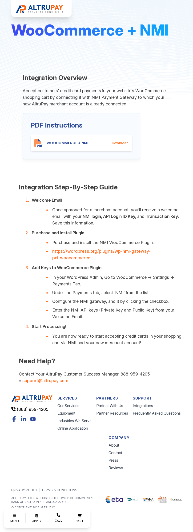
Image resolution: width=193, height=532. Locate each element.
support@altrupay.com (45, 380)
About (114, 445)
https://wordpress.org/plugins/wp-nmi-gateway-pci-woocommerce (101, 254)
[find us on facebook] (14, 419)
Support (142, 398)
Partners (107, 398)
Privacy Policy (24, 490)
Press (113, 460)
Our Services (68, 405)
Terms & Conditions (59, 490)
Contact (115, 452)
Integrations (143, 405)
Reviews (116, 467)
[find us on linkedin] (23, 419)
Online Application (72, 428)
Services (67, 398)
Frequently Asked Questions (157, 413)
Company (119, 437)
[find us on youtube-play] (33, 419)
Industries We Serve (74, 420)
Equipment (66, 413)
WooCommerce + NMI (67, 143)
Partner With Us (109, 405)
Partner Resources (112, 413)
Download (120, 143)
